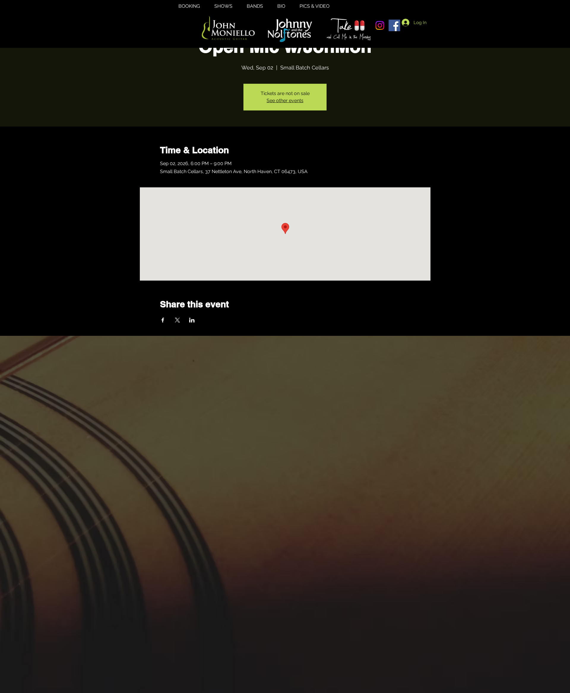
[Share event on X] (177, 320)
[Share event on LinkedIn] (192, 320)
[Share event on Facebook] (163, 320)
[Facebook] (394, 25)
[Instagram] (380, 25)
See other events (285, 100)
